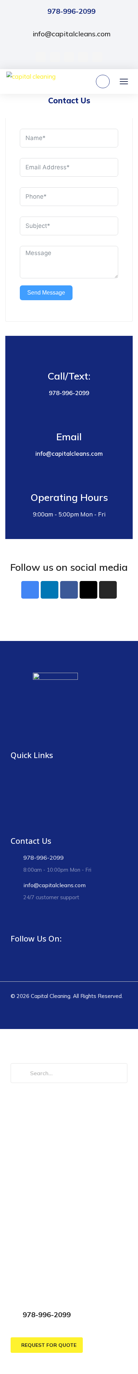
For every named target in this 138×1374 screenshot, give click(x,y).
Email (69, 436)
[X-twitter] (55, 57)
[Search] (20, 1073)
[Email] (69, 416)
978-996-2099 (71, 11)
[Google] (69, 57)
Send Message (46, 293)
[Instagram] (83, 57)
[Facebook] (41, 57)
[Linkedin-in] (49, 590)
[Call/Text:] (69, 355)
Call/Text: (69, 376)
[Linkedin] (97, 57)
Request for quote (48, 1345)
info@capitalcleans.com (72, 33)
